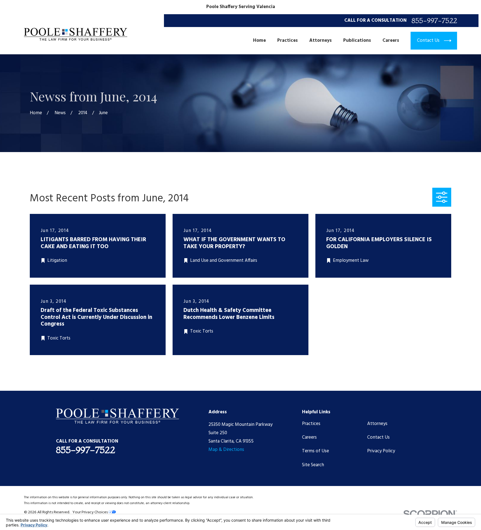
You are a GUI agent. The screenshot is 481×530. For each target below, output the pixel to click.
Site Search (313, 465)
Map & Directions (226, 449)
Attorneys (377, 424)
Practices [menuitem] (287, 40)
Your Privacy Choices (90, 512)
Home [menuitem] (259, 40)
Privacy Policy (381, 451)
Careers (309, 437)
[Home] (75, 34)
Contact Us (378, 437)
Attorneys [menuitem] (320, 40)
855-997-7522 (434, 20)
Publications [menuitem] (357, 40)
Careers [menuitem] (390, 40)
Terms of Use (315, 451)
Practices (311, 424)
